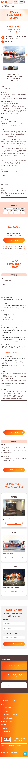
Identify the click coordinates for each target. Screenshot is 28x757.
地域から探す (7, 620)
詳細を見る (14, 523)
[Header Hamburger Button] (25, 2)
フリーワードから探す (10, 633)
